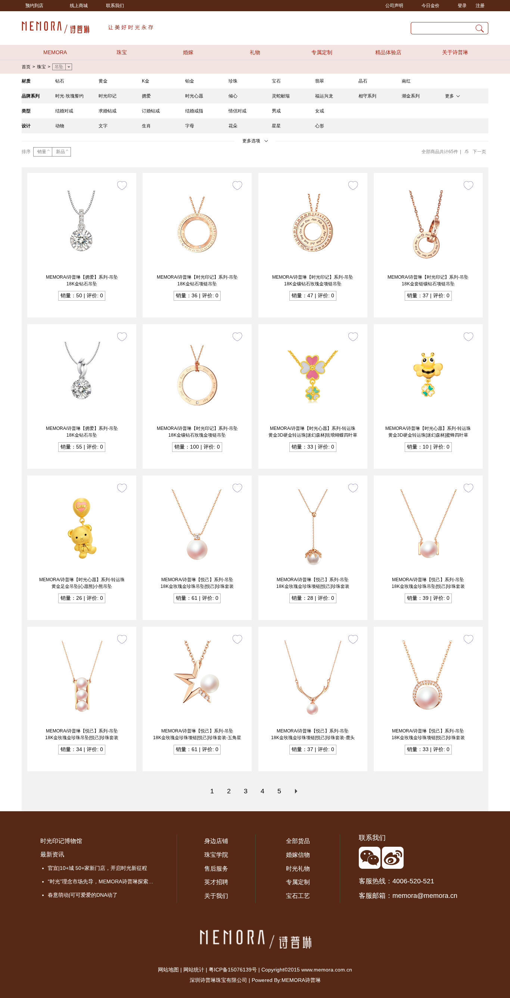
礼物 (255, 52)
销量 (41, 151)
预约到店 (34, 5)
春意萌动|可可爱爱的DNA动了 (83, 895)
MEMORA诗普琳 (301, 980)
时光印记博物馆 (61, 841)
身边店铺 (216, 841)
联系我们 (115, 5)
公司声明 (394, 5)
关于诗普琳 (455, 52)
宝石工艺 (298, 896)
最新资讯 (52, 854)
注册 (480, 5)
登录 (462, 5)
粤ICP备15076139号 (233, 970)
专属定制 (321, 52)
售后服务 (216, 868)
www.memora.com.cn (326, 970)
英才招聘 (216, 882)
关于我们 (216, 896)
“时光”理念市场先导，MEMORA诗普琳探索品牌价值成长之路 (103, 881)
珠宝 (121, 52)
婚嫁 (188, 52)
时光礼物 (298, 868)
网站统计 (193, 970)
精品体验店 (388, 52)
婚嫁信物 (298, 855)
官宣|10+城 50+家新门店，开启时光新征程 (97, 868)
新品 (60, 151)
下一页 (479, 151)
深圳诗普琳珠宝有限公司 (218, 980)
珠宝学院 (216, 855)
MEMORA (55, 52)
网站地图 (168, 970)
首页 (26, 66)
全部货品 (298, 841)
